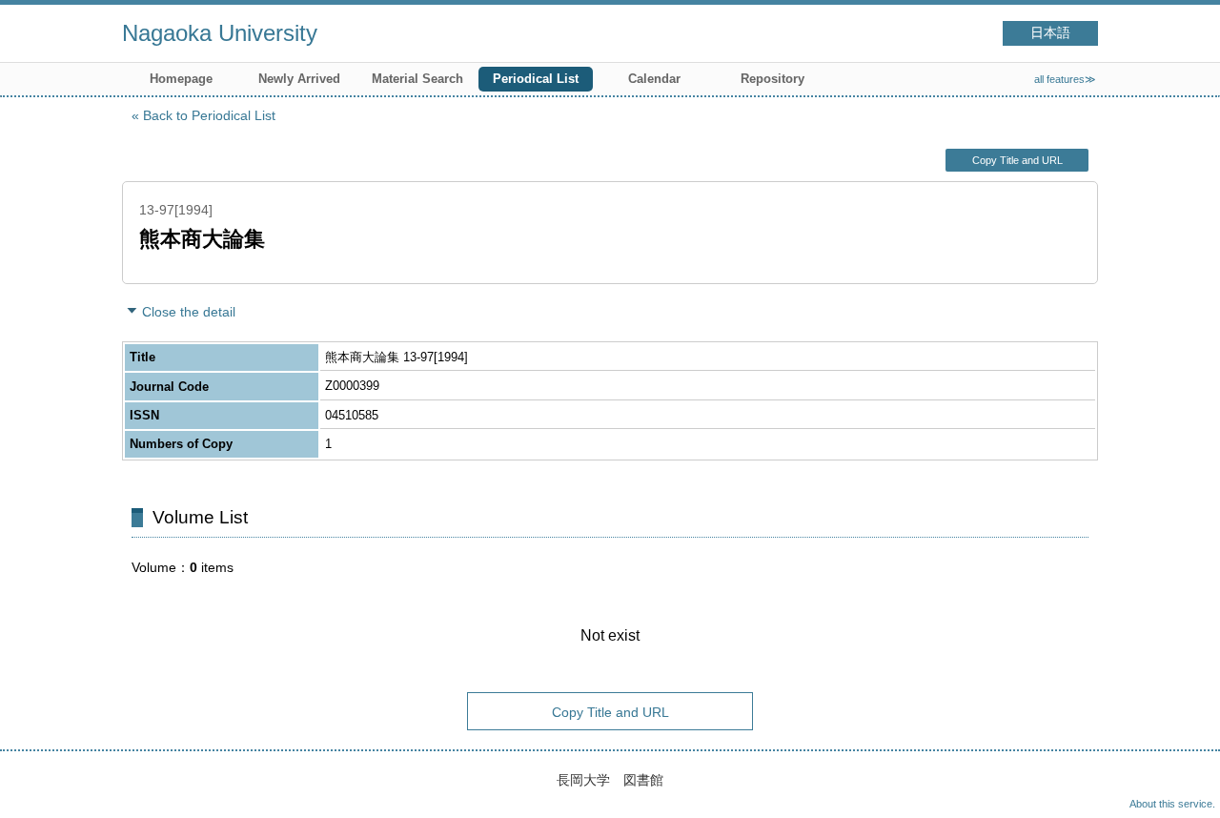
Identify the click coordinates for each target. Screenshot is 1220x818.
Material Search (417, 79)
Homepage (181, 79)
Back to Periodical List (209, 115)
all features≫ (1065, 79)
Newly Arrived (299, 79)
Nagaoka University (219, 33)
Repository (772, 79)
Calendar (654, 79)
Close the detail (188, 311)
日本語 (1050, 33)
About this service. (1172, 803)
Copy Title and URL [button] (1017, 160)
